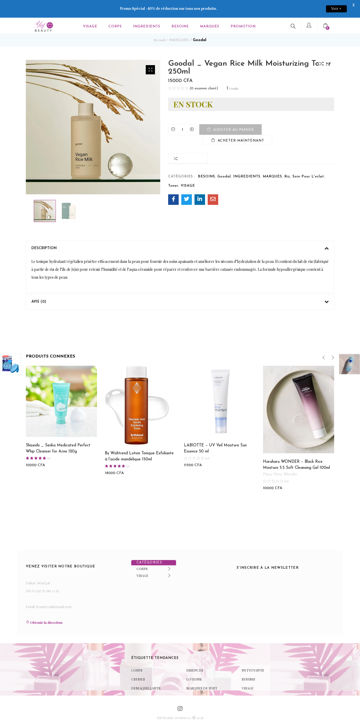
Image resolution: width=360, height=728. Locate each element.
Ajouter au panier (233, 130)
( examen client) (203, 88)
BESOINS (180, 26)
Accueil (159, 40)
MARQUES (209, 26)
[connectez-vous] (310, 25)
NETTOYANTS (253, 670)
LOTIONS (194, 679)
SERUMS (248, 679)
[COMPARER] (322, 63)
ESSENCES (194, 670)
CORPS (115, 26)
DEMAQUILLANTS (145, 688)
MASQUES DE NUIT (201, 688)
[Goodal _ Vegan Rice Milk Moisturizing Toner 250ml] (173, 199)
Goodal (199, 40)
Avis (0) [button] (38, 302)
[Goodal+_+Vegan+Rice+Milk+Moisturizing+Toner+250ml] (186, 199)
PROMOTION (243, 26)
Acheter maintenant (241, 140)
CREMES (138, 679)
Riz (287, 176)
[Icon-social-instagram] (180, 708)
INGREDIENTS (146, 26)
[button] (326, 26)
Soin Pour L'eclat (308, 176)
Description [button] (44, 248)
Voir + (336, 9)
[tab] (180, 248)
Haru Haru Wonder (280, 474)
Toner (173, 185)
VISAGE (90, 26)
